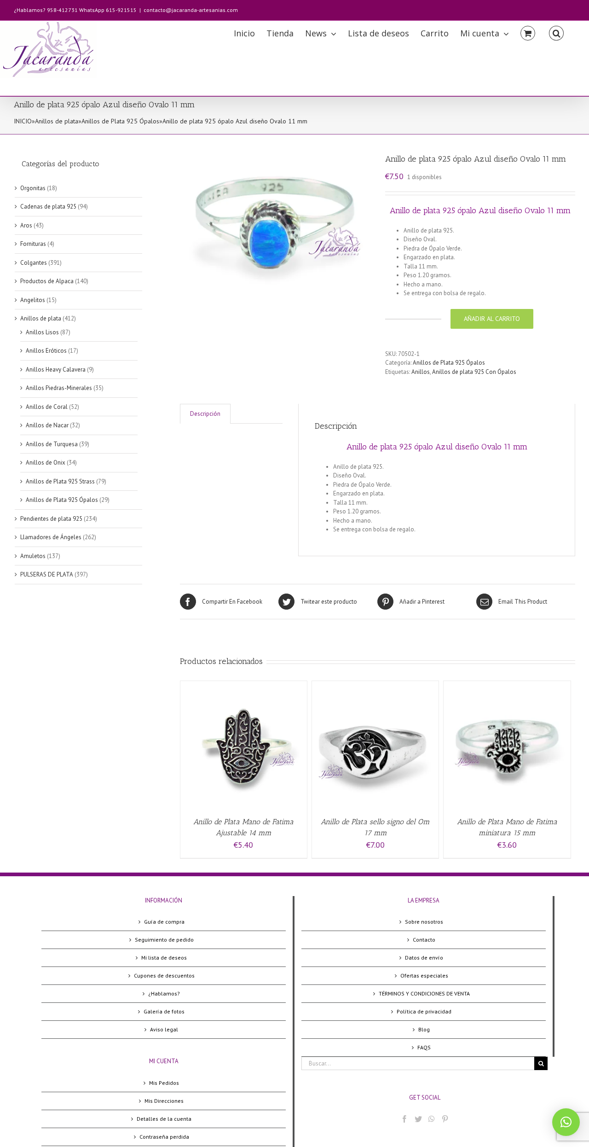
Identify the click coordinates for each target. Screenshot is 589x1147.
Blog (424, 1029)
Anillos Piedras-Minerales (59, 388)
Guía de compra (164, 921)
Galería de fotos (164, 1011)
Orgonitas (33, 188)
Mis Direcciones (164, 1100)
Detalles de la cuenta (164, 1118)
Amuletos (33, 556)
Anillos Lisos (42, 332)
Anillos (420, 372)
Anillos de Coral (47, 407)
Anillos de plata (56, 121)
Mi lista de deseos (164, 957)
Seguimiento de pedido (164, 939)
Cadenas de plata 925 (48, 206)
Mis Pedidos (164, 1082)
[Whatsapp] (431, 1119)
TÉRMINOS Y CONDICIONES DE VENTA (424, 993)
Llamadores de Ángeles (50, 537)
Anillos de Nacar (47, 425)
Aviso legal (164, 1029)
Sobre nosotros (424, 921)
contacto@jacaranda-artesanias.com (191, 9)
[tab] (205, 414)
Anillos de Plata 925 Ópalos (120, 121)
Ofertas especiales (424, 975)
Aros (26, 225)
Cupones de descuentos (164, 975)
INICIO (23, 121)
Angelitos (32, 300)
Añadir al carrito (492, 318)
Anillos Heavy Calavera (56, 369)
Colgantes (33, 263)
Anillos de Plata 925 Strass (60, 481)
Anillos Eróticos (46, 351)
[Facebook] (404, 1119)
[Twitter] (418, 1119)
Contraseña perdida (164, 1136)
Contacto (424, 939)
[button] (566, 1122)
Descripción (205, 414)
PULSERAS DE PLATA (46, 574)
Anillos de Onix (45, 462)
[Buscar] (556, 32)
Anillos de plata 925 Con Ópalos (474, 372)
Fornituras (33, 244)
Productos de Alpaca (47, 281)
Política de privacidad (424, 1011)
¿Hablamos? (164, 993)
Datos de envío (424, 957)
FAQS (424, 1047)
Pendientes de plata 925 (51, 519)
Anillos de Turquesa (52, 444)
